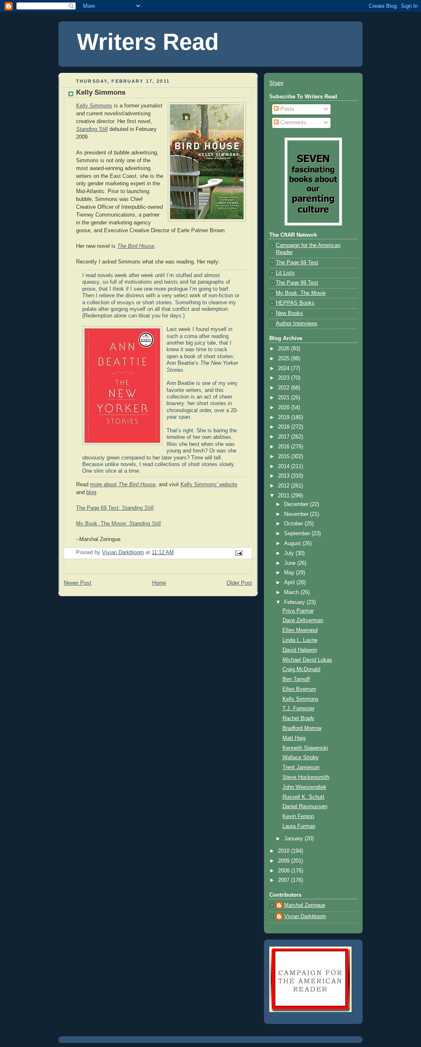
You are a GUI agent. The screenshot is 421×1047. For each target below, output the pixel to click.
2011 (284, 496)
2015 (284, 456)
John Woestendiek (304, 787)
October (294, 524)
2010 (284, 851)
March (292, 592)
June (290, 563)
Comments (292, 123)
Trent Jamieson (300, 767)
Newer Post (77, 583)
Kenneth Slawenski (305, 748)
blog (91, 492)
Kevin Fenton (298, 816)
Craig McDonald (301, 669)
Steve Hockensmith (305, 777)
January (294, 839)
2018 (284, 427)
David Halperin (299, 650)
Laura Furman (298, 826)
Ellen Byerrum (299, 689)
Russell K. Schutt (303, 797)
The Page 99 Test (297, 283)
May (290, 573)
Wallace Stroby (300, 757)
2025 (284, 358)
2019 (284, 417)
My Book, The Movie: (118, 524)
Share (276, 83)
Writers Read (148, 42)
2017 (284, 437)
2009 (284, 861)
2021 (284, 398)
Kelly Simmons (94, 106)
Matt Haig (293, 738)
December (297, 504)
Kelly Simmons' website (208, 484)
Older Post (239, 583)
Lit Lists (285, 273)
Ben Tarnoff (296, 679)
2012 (284, 486)
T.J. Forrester (298, 708)
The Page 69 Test (297, 263)
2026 (284, 349)
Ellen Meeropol (300, 630)
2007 (284, 880)
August (293, 543)
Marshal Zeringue (304, 905)
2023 (284, 378)
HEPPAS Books (295, 303)
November (297, 514)
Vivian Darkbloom (305, 916)
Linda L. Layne (299, 640)
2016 (284, 447)
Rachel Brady (298, 718)
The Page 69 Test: (114, 508)
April (290, 582)
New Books (289, 313)
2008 (284, 871)
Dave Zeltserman (302, 620)
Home (159, 583)
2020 (284, 407)
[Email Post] (238, 553)
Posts (286, 109)
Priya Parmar (298, 611)
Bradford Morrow (302, 728)
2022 (284, 388)
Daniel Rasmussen (304, 806)
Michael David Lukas (307, 660)
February (295, 602)
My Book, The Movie (301, 293)
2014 (284, 466)
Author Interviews (296, 323)
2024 (284, 368)
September (298, 533)
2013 (284, 476)
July (290, 553)
